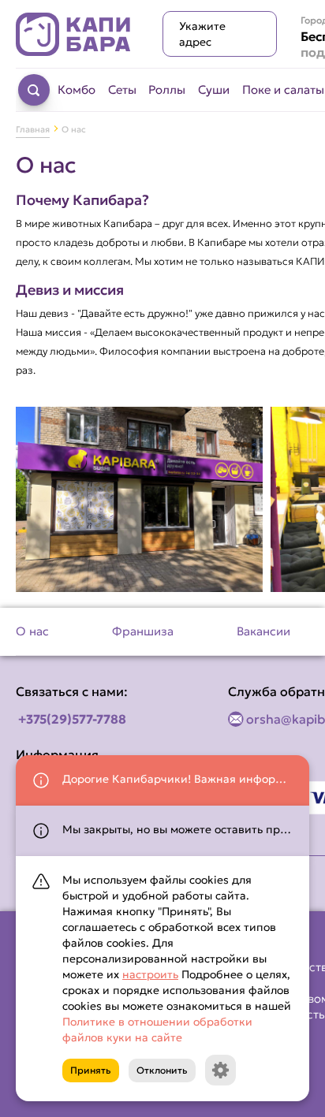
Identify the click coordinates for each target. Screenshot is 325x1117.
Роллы (166, 89)
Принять (90, 1070)
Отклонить (162, 1070)
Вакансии (263, 631)
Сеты (122, 89)
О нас (32, 631)
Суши (214, 89)
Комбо (76, 89)
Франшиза (143, 631)
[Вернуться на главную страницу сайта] (73, 34)
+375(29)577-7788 (72, 719)
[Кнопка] (220, 1070)
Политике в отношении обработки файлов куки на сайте (157, 1029)
